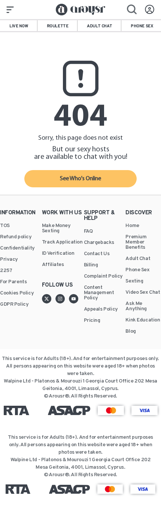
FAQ (88, 231)
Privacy (9, 259)
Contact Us (97, 254)
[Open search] (131, 9)
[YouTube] (74, 298)
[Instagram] (62, 298)
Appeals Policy (101, 309)
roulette (58, 26)
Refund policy (16, 237)
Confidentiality (17, 248)
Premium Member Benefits (135, 242)
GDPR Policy (14, 304)
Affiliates (53, 264)
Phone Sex (137, 270)
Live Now (18, 26)
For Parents (13, 282)
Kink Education (142, 320)
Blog (130, 331)
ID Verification (58, 253)
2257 (6, 270)
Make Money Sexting (56, 228)
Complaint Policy (103, 276)
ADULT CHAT (99, 26)
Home (132, 226)
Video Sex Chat (142, 292)
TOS (5, 226)
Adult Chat (137, 259)
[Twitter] (48, 298)
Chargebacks (99, 242)
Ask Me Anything (136, 306)
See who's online (80, 179)
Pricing (92, 320)
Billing (91, 265)
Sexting (134, 281)
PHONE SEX (142, 26)
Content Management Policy (99, 293)
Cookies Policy (17, 293)
